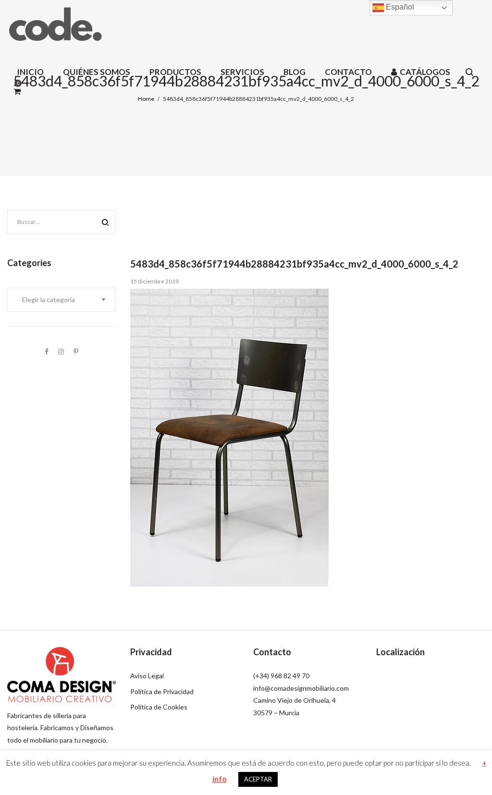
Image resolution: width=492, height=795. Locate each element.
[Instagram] (61, 351)
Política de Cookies (158, 707)
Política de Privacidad (162, 691)
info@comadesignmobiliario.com (301, 688)
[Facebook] (47, 351)
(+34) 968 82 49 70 (281, 676)
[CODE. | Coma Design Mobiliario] (55, 24)
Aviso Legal (147, 676)
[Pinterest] (76, 351)
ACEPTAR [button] (258, 779)
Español (399, 7)
